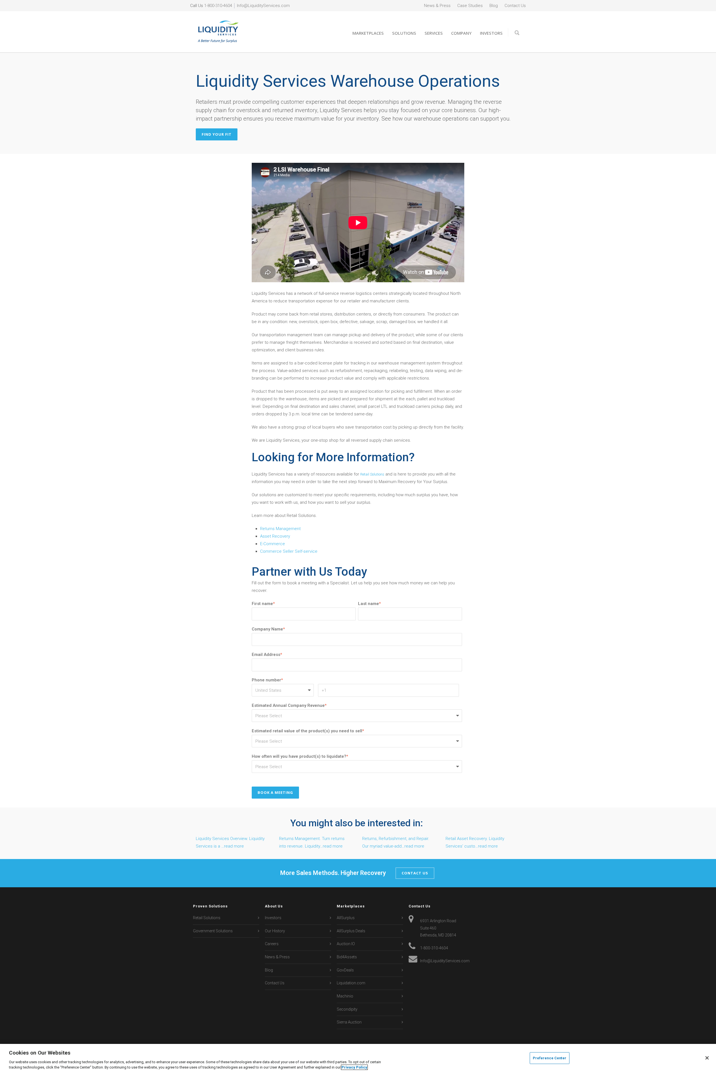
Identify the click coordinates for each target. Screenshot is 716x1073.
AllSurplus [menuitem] (346, 918)
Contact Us (415, 873)
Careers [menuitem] (272, 944)
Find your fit (217, 134)
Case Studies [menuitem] (470, 5)
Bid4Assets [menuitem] (347, 957)
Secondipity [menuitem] (347, 1009)
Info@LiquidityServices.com (263, 5)
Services (434, 33)
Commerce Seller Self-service (288, 551)
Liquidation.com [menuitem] (351, 983)
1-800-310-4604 (218, 5)
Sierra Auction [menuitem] (349, 1022)
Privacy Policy (354, 1067)
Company (461, 33)
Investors (491, 33)
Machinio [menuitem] (345, 996)
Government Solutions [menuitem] (213, 931)
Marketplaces (368, 33)
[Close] (707, 1058)
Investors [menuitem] (273, 918)
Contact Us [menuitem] (515, 5)
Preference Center (549, 1058)
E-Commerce (272, 543)
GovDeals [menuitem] (345, 970)
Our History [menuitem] (275, 931)
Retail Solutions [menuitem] (206, 918)
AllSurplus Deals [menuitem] (351, 931)
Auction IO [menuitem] (346, 944)
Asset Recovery (275, 536)
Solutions (404, 33)
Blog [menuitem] (493, 5)
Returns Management (280, 528)
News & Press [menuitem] (437, 5)
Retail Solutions (372, 474)
